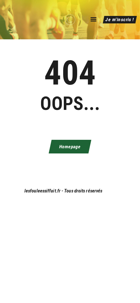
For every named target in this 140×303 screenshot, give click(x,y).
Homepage (70, 146)
